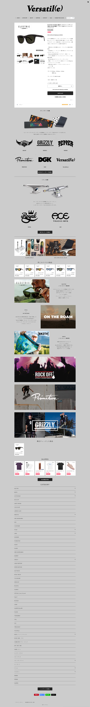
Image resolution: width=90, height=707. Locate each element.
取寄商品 (16, 679)
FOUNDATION (17, 540)
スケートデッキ (17, 656)
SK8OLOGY (16, 582)
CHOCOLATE (17, 507)
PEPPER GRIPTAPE (18, 567)
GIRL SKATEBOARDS (18, 518)
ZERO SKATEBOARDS (18, 552)
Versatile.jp (66, 166)
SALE (51, 17)
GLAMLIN (16, 589)
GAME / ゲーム (17, 649)
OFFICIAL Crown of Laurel (20, 593)
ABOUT (31, 17)
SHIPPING (38, 17)
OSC (15, 623)
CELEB (15, 604)
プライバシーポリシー (19, 702)
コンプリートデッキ (18, 653)
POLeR (15, 529)
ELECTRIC (16, 488)
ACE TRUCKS (17, 570)
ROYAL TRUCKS (17, 574)
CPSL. (15, 619)
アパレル (16, 668)
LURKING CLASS (17, 511)
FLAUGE (16, 612)
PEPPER (65, 150)
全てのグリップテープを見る (45, 172)
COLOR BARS (17, 526)
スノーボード (17, 664)
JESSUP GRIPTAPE (18, 563)
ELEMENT (16, 555)
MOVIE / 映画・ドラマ (18, 638)
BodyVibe (16, 585)
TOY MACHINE (17, 578)
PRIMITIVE (24, 166)
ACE (60, 227)
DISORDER (16, 537)
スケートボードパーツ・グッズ (60, 257)
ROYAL (29, 227)
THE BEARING (17, 615)
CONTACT (45, 17)
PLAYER (16, 548)
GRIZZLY (45, 150)
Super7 (15, 597)
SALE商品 (16, 683)
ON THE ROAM (17, 496)
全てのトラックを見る (45, 232)
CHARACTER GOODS (59, 17)
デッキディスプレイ (29, 257)
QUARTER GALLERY (18, 608)
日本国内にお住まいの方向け (60, 96)
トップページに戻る (45, 689)
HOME (18, 17)
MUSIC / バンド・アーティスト (20, 634)
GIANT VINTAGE (17, 503)
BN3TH (15, 492)
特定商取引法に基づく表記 (30, 702)
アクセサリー (17, 671)
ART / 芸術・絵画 (17, 645)
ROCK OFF (16, 499)
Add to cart (60, 93)
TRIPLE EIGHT (17, 627)
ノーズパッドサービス (52, 83)
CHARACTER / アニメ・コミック (21, 641)
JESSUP (24, 150)
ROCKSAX (16, 600)
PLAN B (15, 544)
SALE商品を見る (45, 479)
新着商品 (16, 675)
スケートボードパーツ (18, 660)
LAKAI (15, 533)
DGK (45, 166)
